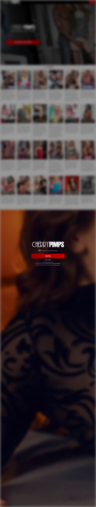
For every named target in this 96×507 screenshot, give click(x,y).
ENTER (48, 256)
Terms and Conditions (56, 263)
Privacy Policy (48, 263)
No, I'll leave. (48, 259)
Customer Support (56, 264)
